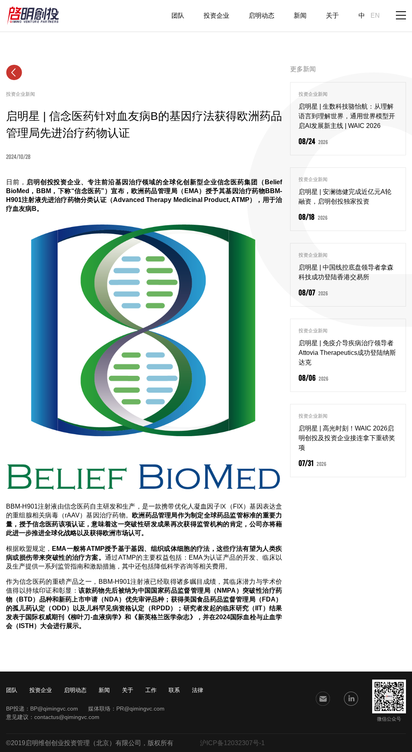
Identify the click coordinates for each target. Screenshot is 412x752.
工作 (151, 690)
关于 (332, 15)
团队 (177, 15)
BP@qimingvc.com (54, 708)
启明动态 (261, 15)
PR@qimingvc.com (140, 708)
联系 (174, 690)
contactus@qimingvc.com (66, 717)
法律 (197, 690)
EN (375, 15)
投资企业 (216, 15)
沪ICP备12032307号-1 (232, 743)
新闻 (300, 15)
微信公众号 (389, 719)
